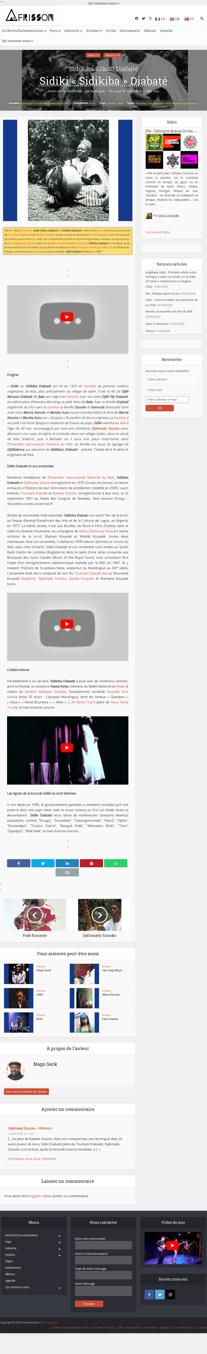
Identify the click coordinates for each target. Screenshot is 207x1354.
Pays (54, 30)
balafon (28, 578)
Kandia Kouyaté (81, 578)
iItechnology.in (49, 1322)
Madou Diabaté (45, 234)
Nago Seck (98, 91)
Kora (92, 103)
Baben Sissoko (77, 243)
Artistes (92, 30)
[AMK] (19, 998)
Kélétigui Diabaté (52, 691)
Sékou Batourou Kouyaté (98, 531)
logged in (36, 1196)
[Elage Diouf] (19, 974)
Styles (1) (93, 55)
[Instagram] (170, 1294)
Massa (150, 331)
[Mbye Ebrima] (84, 998)
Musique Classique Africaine (153, 103)
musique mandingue (89, 247)
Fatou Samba (110, 1019)
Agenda (166, 30)
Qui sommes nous (16, 41)
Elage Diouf (43, 970)
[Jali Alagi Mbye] (84, 974)
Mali (120, 103)
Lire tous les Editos (158, 232)
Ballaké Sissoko (56, 243)
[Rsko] (19, 1022)
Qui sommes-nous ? (183, 1327)
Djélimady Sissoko (25, 243)
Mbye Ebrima (111, 994)
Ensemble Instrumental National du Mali (45, 103)
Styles (111, 30)
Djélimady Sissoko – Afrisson (30, 1128)
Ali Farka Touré (83, 702)
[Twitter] (160, 1294)
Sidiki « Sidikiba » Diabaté (104, 81)
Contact (202, 1327)
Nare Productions (157, 324)
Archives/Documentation (22, 30)
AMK (39, 994)
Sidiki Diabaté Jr (99, 234)
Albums (150, 30)
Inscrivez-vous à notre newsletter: (168, 371)
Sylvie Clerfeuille (168, 215)
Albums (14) (112, 55)
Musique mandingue (185, 103)
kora (99, 230)
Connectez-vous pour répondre (32, 1158)
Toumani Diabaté (18, 234)
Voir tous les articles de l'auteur (26, 1091)
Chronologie (150, 1327)
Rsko (39, 1019)
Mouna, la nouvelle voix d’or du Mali (169, 311)
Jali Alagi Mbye (112, 970)
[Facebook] (149, 1294)
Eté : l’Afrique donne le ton (171, 130)
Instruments (130, 30)
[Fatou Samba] (84, 1022)
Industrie (71, 30)
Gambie (112, 103)
